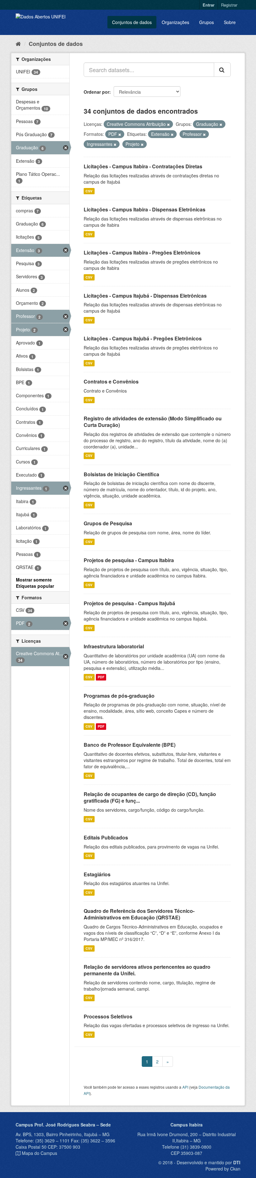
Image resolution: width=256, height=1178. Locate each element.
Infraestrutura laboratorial (114, 646)
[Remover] (168, 124)
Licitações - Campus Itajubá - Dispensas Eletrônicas (145, 295)
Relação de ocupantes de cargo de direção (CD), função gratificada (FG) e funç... (150, 797)
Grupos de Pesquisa (108, 523)
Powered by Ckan (222, 1169)
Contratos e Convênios (111, 381)
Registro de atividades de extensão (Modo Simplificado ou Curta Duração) (153, 421)
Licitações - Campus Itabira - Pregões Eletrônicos (142, 252)
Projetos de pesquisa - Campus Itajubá (129, 603)
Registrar (229, 5)
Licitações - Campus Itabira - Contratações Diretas (143, 166)
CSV (89, 191)
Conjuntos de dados (132, 22)
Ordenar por (96, 92)
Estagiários (97, 874)
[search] (222, 69)
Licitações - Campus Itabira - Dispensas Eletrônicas (144, 209)
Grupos (206, 22)
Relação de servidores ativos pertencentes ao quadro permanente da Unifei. (147, 970)
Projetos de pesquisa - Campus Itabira (129, 560)
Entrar (208, 5)
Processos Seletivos (108, 1016)
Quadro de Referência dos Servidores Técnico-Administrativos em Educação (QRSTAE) (139, 914)
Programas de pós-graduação (119, 695)
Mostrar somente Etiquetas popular (35, 583)
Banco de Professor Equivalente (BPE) (129, 744)
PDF (101, 677)
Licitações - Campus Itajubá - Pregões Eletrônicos (143, 338)
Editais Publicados (106, 837)
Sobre (230, 22)
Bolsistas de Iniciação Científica (121, 474)
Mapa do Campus (39, 1153)
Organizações (175, 22)
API (185, 1087)
